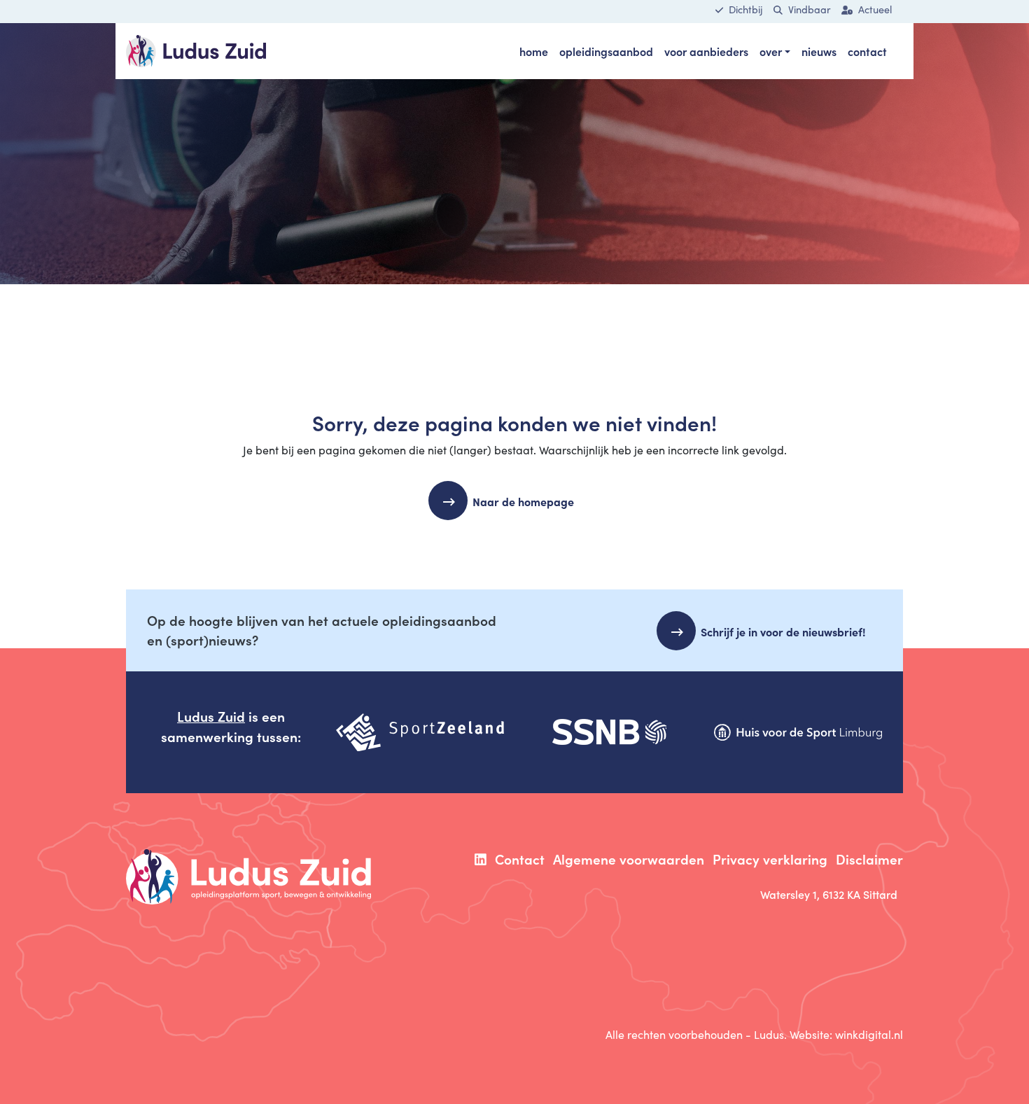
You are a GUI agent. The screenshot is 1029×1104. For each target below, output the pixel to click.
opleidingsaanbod (606, 51)
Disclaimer (869, 858)
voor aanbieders (706, 51)
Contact (867, 51)
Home (533, 51)
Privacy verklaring (770, 858)
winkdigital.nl (869, 1034)
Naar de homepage (523, 501)
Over (771, 51)
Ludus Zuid (211, 715)
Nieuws (819, 51)
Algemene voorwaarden (628, 858)
